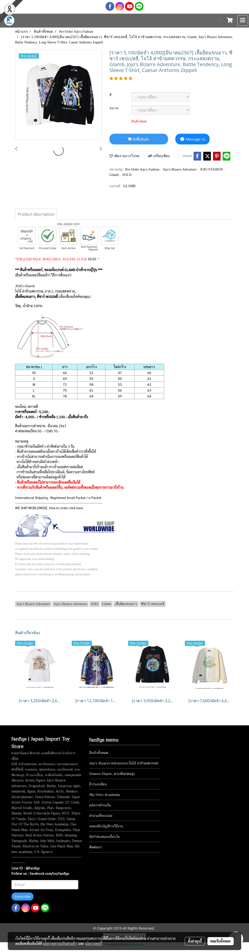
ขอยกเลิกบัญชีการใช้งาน (106, 826)
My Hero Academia (104, 795)
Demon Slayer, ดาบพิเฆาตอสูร (112, 774)
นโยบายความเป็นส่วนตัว (60, 943)
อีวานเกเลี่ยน (98, 784)
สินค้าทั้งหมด (98, 753)
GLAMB (129, 186)
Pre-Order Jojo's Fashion (142, 169)
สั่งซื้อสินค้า (141, 139)
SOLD (126, 175)
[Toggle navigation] (242, 20)
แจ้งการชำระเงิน (100, 805)
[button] (218, 20)
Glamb (114, 175)
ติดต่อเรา (95, 847)
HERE (92, 259)
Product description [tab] (36, 214)
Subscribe (22, 896)
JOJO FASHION (212, 169)
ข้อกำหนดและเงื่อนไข (104, 837)
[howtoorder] (67, 525)
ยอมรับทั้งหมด (220, 941)
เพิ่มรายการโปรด (126, 156)
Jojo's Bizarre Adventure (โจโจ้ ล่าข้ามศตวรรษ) (123, 763)
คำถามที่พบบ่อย (100, 816)
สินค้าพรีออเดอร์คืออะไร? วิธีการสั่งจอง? (43, 275)
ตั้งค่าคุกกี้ (195, 941)
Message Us (195, 139)
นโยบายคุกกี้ (93, 943)
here (79, 508)
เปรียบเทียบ (161, 156)
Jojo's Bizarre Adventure (180, 169)
